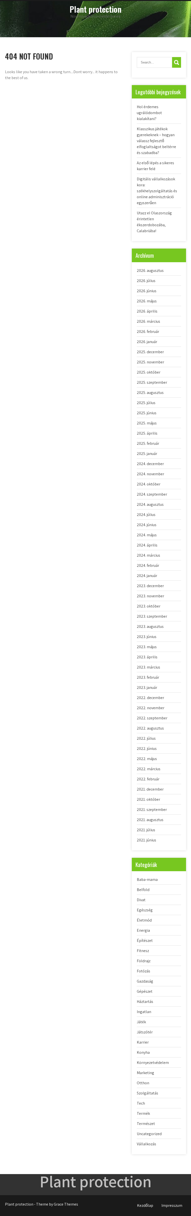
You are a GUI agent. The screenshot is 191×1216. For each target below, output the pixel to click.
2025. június (146, 413)
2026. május (147, 301)
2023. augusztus (150, 626)
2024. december (150, 463)
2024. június (146, 524)
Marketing (145, 1072)
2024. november (150, 474)
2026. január (147, 341)
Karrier (143, 1042)
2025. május (147, 423)
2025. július (146, 402)
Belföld (143, 889)
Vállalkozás (146, 1144)
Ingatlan (144, 1011)
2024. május (147, 535)
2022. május (147, 758)
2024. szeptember (152, 494)
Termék (143, 1113)
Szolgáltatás (147, 1093)
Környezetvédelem (153, 1062)
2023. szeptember (152, 616)
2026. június (146, 290)
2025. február (148, 443)
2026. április (147, 311)
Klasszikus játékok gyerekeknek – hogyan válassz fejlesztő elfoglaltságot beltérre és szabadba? (156, 140)
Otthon (143, 1083)
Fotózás (143, 971)
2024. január (147, 575)
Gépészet (144, 991)
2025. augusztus (150, 392)
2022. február (148, 779)
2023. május (147, 646)
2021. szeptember (152, 809)
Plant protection (95, 9)
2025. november (150, 362)
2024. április (147, 545)
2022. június (147, 748)
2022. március (148, 768)
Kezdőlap (145, 1205)
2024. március (148, 555)
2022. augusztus (150, 728)
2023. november (150, 596)
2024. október (148, 484)
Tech (141, 1103)
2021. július (146, 829)
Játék (141, 1021)
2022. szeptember (152, 718)
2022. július (146, 738)
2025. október (148, 372)
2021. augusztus (150, 819)
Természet (146, 1123)
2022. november (150, 707)
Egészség (145, 910)
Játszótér (145, 1032)
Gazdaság (145, 981)
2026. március (148, 321)
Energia (143, 930)
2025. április (147, 433)
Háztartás (145, 1001)
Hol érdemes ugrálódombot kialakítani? (149, 112)
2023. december (150, 585)
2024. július (146, 514)
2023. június (146, 636)
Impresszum (171, 1205)
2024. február (148, 565)
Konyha (143, 1052)
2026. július (146, 280)
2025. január (147, 453)
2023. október (148, 606)
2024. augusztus (150, 504)
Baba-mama (147, 879)
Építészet (145, 940)
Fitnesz (143, 950)
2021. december (150, 789)
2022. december (150, 697)
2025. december (150, 351)
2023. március (148, 667)
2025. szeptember (152, 382)
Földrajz (143, 960)
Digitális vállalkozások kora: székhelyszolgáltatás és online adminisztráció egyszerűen (157, 190)
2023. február (148, 677)
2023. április (147, 657)
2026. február (148, 331)
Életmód (144, 920)
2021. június (146, 840)
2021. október (148, 799)
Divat (141, 899)
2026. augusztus (150, 270)
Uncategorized (149, 1133)
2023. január (147, 687)
